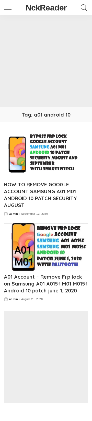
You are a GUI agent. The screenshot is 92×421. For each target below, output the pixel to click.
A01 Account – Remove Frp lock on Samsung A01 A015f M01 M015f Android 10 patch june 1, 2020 (46, 284)
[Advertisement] (46, 61)
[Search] (82, 7)
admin (13, 213)
